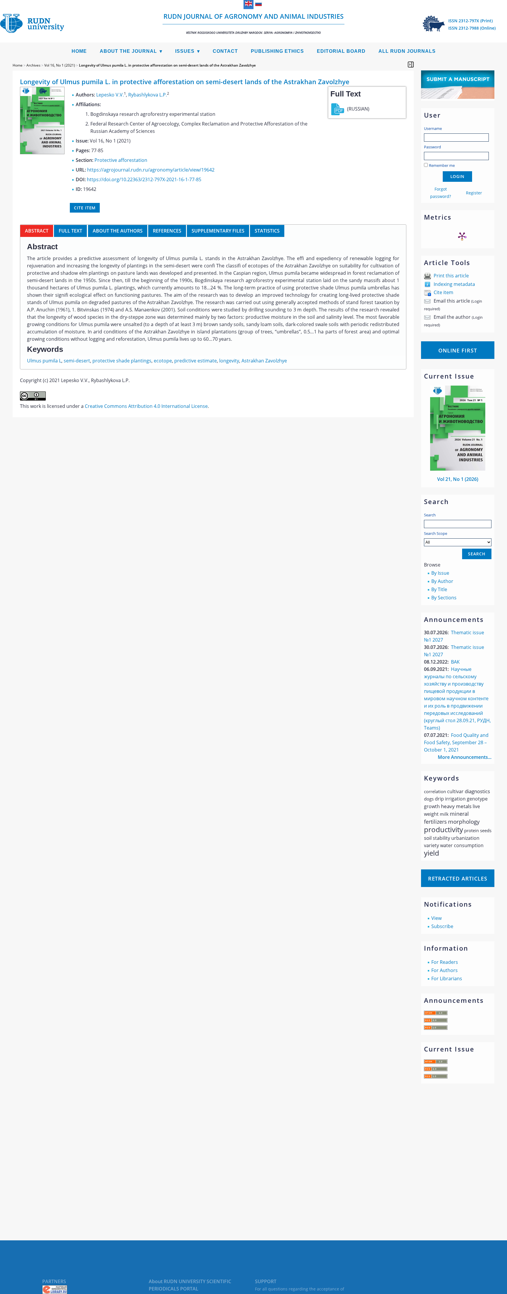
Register (474, 193)
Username (433, 128)
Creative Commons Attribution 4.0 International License (146, 406)
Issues (185, 51)
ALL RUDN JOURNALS (407, 51)
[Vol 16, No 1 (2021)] (42, 152)
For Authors (444, 970)
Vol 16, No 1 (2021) (59, 65)
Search (430, 515)
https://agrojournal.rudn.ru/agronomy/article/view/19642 (150, 170)
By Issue (440, 573)
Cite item (443, 292)
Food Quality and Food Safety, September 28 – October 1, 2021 (456, 742)
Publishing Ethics (277, 51)
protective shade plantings (121, 360)
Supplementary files (218, 231)
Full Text (70, 231)
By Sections (444, 597)
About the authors (118, 231)
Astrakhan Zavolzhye (264, 360)
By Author (442, 581)
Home (79, 51)
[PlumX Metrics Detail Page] (462, 236)
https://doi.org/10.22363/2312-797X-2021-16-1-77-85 (144, 179)
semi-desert (77, 360)
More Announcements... (464, 757)
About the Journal (128, 51)
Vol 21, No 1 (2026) (457, 479)
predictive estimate (195, 360)
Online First (457, 350)
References (167, 231)
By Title (439, 589)
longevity (229, 360)
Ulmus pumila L (44, 360)
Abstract (36, 231)
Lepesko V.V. (110, 94)
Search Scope (435, 533)
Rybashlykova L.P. (147, 94)
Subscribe (442, 926)
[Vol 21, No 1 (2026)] (457, 469)
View (436, 918)
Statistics (267, 231)
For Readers (444, 962)
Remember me (442, 165)
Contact (225, 51)
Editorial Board (341, 51)
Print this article (451, 275)
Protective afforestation (120, 160)
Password (432, 147)
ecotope (163, 360)
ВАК (455, 662)
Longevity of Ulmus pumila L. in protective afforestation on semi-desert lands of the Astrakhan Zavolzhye (167, 65)
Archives (33, 65)
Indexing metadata (454, 284)
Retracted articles (457, 878)
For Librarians (446, 978)
